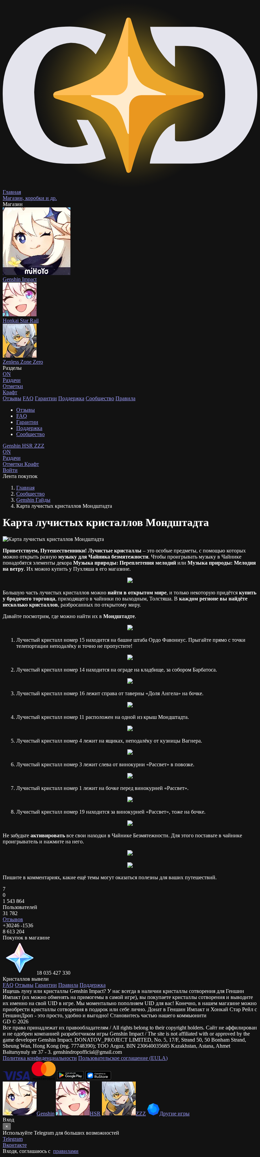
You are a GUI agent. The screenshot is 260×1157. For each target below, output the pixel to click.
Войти (10, 470)
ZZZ (39, 446)
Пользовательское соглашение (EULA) (123, 1058)
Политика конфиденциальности (40, 1058)
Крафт (10, 392)
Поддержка (71, 398)
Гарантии (46, 398)
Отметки (13, 464)
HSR (28, 446)
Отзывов (13, 919)
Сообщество (100, 398)
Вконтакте (15, 1145)
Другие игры (174, 1113)
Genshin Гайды (33, 500)
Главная (25, 488)
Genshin (12, 446)
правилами (66, 1151)
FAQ (28, 398)
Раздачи (12, 455)
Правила (125, 398)
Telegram (13, 1139)
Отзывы (12, 398)
